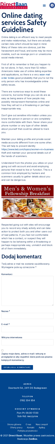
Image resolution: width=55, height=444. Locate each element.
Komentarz (6, 274)
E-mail (5, 324)
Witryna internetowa (11, 337)
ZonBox (32, 438)
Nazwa (5, 311)
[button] (44, 5)
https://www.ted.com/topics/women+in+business (27, 149)
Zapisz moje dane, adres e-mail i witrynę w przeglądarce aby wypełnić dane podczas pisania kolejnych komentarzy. (26, 356)
